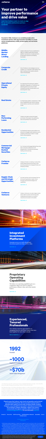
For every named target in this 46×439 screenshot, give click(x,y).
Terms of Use (9, 414)
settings (31, 437)
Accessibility (37, 414)
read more (36, 410)
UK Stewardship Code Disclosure (23, 419)
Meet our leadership (14, 334)
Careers (42, 414)
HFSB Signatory (23, 420)
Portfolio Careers (23, 415)
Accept (40, 436)
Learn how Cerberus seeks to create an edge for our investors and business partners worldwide (14, 22)
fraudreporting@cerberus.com (14, 410)
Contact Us (3, 414)
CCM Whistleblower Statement (28, 414)
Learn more (22, 59)
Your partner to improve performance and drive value (19, 13)
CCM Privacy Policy (17, 414)
